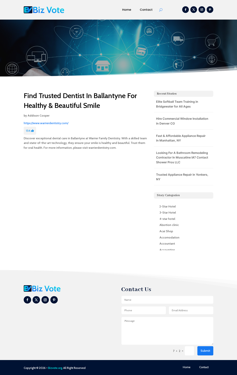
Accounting (167, 250)
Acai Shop (166, 231)
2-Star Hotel (167, 206)
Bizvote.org (55, 368)
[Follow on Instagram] (201, 9)
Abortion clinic (169, 225)
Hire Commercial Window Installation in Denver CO (182, 121)
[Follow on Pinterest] (210, 9)
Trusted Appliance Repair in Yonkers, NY (182, 177)
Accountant (167, 243)
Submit (205, 350)
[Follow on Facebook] (185, 9)
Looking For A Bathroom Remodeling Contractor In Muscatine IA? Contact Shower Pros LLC (182, 157)
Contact (146, 10)
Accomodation (169, 237)
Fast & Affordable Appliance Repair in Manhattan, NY (181, 138)
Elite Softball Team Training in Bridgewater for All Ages (177, 104)
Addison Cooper (38, 115)
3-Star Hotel (167, 212)
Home (126, 10)
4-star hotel (167, 219)
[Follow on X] (193, 9)
